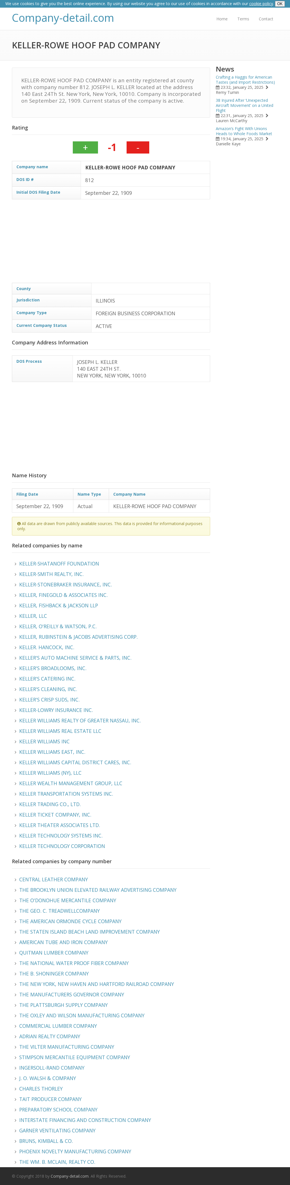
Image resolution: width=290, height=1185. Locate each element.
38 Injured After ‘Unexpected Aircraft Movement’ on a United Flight (244, 105)
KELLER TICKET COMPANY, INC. (55, 814)
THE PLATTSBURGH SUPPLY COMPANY (63, 1004)
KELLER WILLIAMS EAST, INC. (52, 751)
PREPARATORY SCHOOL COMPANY (58, 1109)
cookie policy (261, 3)
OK (280, 4)
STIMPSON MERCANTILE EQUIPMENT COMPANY (74, 1057)
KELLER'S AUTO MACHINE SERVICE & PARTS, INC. (75, 657)
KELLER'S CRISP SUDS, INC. (49, 699)
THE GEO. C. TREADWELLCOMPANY (59, 910)
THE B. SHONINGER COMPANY (54, 973)
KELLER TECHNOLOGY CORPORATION (62, 846)
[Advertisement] (111, 243)
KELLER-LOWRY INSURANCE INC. (56, 710)
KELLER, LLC (33, 615)
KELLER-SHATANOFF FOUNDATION (59, 563)
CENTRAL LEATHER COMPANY (53, 879)
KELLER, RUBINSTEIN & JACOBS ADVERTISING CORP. (78, 636)
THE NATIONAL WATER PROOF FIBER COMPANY (74, 963)
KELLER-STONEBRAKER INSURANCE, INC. (65, 584)
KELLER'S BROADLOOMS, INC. (52, 668)
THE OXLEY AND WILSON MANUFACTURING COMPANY (81, 1015)
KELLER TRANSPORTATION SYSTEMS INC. (66, 793)
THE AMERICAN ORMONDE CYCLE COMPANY (70, 921)
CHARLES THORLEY (41, 1088)
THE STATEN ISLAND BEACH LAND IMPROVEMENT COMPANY (89, 931)
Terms (243, 18)
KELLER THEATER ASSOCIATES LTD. (59, 825)
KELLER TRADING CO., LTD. (50, 804)
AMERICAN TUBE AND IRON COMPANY (63, 942)
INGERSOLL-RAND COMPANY (51, 1067)
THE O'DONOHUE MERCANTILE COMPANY (67, 900)
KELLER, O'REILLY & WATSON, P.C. (58, 626)
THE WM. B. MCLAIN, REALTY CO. (57, 1161)
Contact (266, 18)
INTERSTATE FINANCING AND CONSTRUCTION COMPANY (85, 1120)
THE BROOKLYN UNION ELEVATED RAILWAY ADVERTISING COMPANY (97, 889)
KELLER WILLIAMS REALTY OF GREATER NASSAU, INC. (80, 720)
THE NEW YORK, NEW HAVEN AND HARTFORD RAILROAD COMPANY (96, 984)
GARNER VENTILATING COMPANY (57, 1130)
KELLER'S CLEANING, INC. (48, 689)
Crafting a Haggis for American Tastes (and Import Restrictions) (245, 79)
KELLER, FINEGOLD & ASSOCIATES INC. (63, 595)
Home (222, 18)
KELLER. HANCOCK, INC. (46, 647)
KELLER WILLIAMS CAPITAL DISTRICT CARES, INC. (75, 762)
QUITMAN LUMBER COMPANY (53, 952)
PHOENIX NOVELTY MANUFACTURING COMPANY (75, 1151)
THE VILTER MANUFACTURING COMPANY (66, 1046)
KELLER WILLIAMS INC (44, 741)
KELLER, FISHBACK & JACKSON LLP (58, 605)
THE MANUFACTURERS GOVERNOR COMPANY (71, 994)
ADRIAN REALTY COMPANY (49, 1036)
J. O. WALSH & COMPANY (47, 1078)
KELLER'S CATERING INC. (47, 678)
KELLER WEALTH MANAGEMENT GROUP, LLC (70, 783)
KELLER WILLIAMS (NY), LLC (50, 772)
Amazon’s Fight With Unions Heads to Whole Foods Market (244, 131)
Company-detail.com (63, 17)
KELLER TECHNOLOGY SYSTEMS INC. (61, 835)
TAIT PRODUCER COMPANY (50, 1099)
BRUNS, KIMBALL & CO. (46, 1140)
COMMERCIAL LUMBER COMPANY (58, 1025)
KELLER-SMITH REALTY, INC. (51, 574)
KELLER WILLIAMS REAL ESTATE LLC (60, 731)
